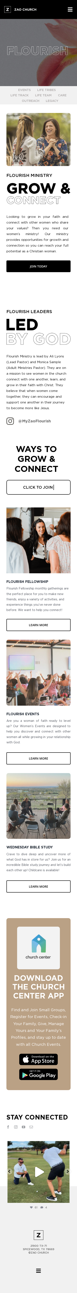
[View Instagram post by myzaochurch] (65, 1197)
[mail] (31, 1127)
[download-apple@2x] (38, 1054)
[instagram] (16, 1127)
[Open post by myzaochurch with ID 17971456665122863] (38, 1172)
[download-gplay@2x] (38, 1069)
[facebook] (8, 1127)
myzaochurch (38, 1145)
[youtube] (23, 1127)
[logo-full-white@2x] (20, 8)
